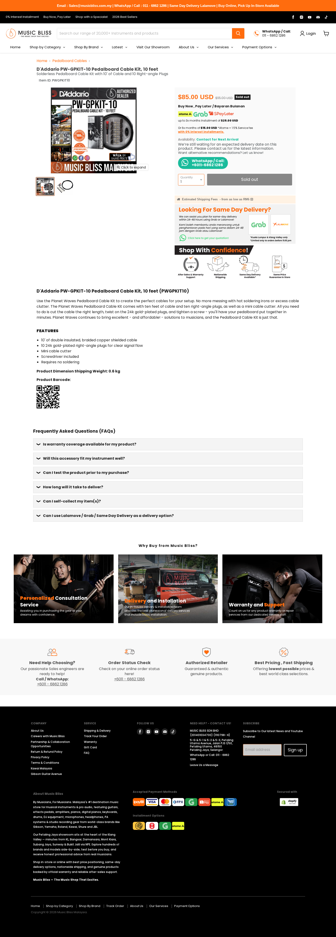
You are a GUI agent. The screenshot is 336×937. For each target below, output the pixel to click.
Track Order (115, 906)
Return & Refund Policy (46, 752)
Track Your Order (95, 736)
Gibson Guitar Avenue (46, 774)
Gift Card (90, 747)
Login (311, 33)
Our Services (158, 906)
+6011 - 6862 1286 (52, 684)
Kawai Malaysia (41, 768)
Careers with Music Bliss (48, 736)
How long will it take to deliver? (73, 487)
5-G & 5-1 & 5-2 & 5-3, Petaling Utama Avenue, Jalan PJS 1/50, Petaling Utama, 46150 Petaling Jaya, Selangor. (211, 745)
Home (42, 61)
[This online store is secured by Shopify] (291, 804)
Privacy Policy (40, 757)
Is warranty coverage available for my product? (89, 444)
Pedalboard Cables (69, 61)
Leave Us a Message (204, 765)
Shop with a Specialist (91, 17)
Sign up (295, 750)
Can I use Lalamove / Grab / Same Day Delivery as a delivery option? (108, 515)
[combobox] (144, 33)
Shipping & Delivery (97, 731)
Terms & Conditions (45, 763)
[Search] (238, 33)
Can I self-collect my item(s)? (72, 501)
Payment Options (187, 906)
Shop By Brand (89, 906)
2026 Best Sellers (124, 17)
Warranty (90, 742)
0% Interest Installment (22, 17)
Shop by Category (59, 906)
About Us (37, 731)
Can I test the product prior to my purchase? (86, 472)
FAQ (86, 753)
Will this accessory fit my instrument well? (84, 458)
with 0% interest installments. (201, 132)
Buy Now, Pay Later (57, 17)
